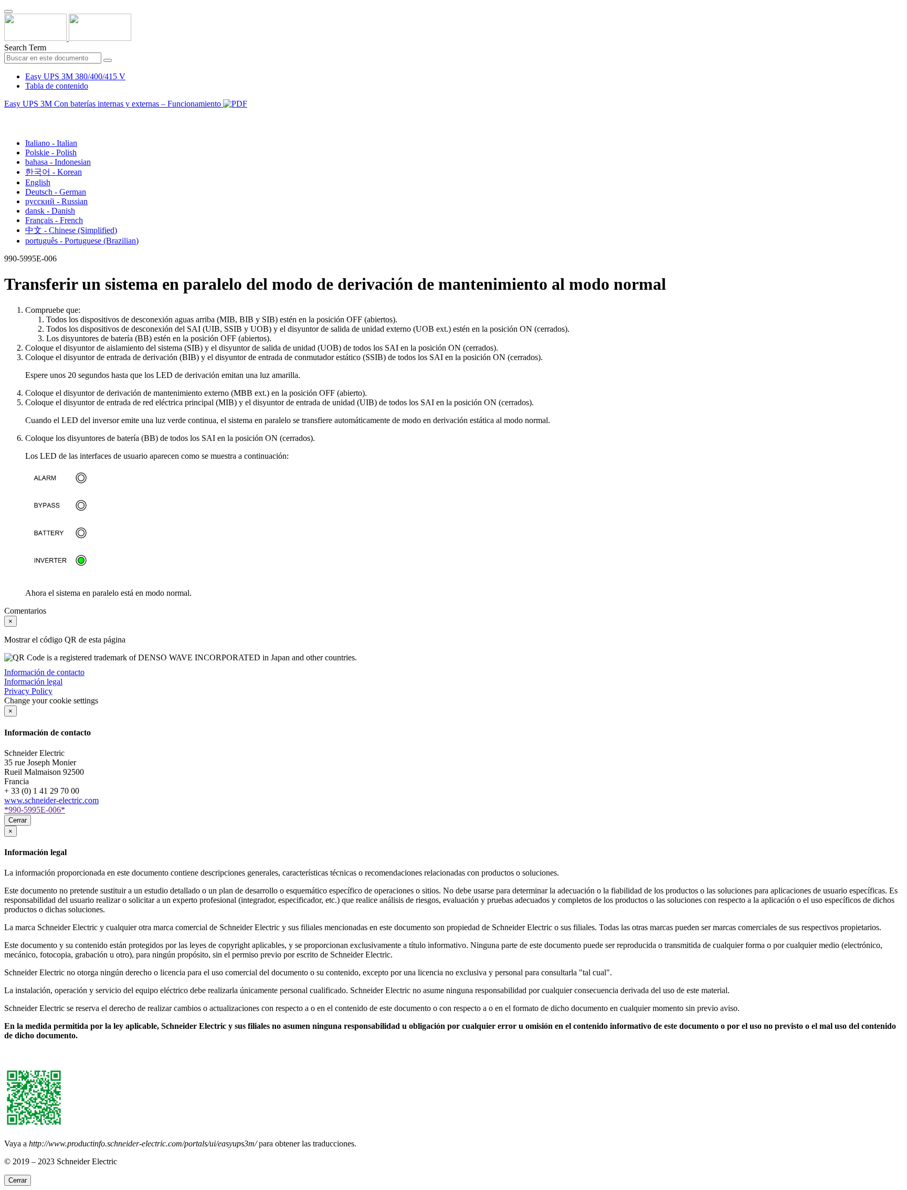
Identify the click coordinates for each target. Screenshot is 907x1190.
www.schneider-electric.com (51, 800)
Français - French (54, 220)
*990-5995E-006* (34, 809)
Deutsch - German (55, 191)
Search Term (25, 47)
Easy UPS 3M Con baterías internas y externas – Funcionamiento (113, 103)
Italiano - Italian (51, 143)
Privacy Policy (28, 691)
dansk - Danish (50, 210)
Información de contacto (44, 672)
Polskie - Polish (51, 152)
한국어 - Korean (53, 171)
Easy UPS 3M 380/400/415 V (75, 76)
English (37, 182)
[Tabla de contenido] (8, 115)
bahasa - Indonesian (58, 161)
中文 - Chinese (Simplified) (71, 230)
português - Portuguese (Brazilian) (82, 240)
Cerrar (17, 820)
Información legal (33, 681)
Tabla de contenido (56, 85)
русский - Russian (56, 201)
